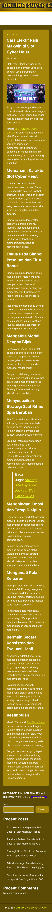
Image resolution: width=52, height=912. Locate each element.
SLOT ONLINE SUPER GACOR (30, 907)
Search (7, 804)
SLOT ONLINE (13, 34)
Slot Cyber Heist (36, 722)
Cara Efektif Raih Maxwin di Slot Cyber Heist (22, 46)
